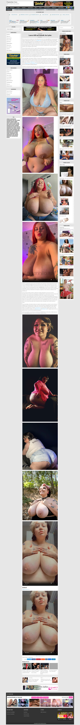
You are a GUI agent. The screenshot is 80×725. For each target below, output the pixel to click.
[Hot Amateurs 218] (64, 222)
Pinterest (38, 659)
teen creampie (9, 136)
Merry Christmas (63, 197)
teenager (16, 134)
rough (17, 133)
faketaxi (14, 126)
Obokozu (8, 84)
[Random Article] (71, 7)
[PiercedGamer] (65, 97)
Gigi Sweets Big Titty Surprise (65, 277)
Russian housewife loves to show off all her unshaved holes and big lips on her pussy (66, 114)
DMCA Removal (43, 712)
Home (7, 7)
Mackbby (8, 34)
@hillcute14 (32, 62)
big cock (12, 121)
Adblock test (24, 589)
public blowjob (17, 130)
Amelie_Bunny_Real (63, 82)
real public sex (12, 133)
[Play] (59, 719)
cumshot (17, 124)
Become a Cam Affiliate (11, 712)
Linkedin (54, 659)
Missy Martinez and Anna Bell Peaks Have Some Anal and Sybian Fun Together (66, 126)
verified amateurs (14, 136)
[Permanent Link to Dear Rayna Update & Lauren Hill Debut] (53, 666)
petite (11, 129)
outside (8, 129)
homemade (18, 126)
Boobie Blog (62, 227)
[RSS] (68, 7)
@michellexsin (38, 307)
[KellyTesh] (68, 73)
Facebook (34, 659)
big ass (18, 120)
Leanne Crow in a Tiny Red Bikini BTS (66, 238)
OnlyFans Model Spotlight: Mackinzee (66, 34)
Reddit (43, 659)
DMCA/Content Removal (40, 656)
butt (18, 123)
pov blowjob (9, 130)
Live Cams (18, 7)
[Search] (69, 7)
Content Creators (47, 7)
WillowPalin (9, 45)
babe (15, 120)
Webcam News (12, 7)
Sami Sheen (9, 41)
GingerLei (8, 36)
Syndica (8, 71)
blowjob (11, 123)
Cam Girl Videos (9, 91)
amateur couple (9, 120)
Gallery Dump (62, 164)
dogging (12, 125)
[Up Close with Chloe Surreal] (66, 236)
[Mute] (70, 719)
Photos (40, 7)
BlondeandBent (9, 43)
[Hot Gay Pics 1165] (64, 214)
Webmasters (54, 7)
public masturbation (10, 132)
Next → (42, 677)
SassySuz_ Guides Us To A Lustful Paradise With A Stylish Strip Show (26, 671)
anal (13, 120)
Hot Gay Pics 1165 (63, 206)
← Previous (30, 677)
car (7, 124)
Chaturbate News (12, 2)
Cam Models (23, 7)
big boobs (8, 121)
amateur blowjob (13, 119)
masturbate (9, 128)
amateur (8, 119)
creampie (13, 124)
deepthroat (8, 125)
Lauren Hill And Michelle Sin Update (40, 35)
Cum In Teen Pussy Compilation (65, 103)
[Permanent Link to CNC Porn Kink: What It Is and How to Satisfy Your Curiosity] (35, 666)
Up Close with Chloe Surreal (65, 228)
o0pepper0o (9, 78)
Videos (36, 7)
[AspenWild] (65, 65)
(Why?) (28, 589)
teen (13, 134)
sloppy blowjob (9, 134)
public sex (15, 132)
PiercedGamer (9, 50)
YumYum (8, 48)
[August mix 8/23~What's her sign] (66, 176)
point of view (15, 129)
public (13, 130)
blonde (8, 123)
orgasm (15, 128)
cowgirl (10, 124)
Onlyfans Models (30, 7)
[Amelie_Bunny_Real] (65, 89)
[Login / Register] (72, 7)
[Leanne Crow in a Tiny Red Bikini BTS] (66, 252)
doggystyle (16, 125)
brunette (14, 123)
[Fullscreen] (71, 719)
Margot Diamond (10, 80)
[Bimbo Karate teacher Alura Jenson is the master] (66, 159)
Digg (50, 659)
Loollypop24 (9, 73)
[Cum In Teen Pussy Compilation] (66, 111)
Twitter (29, 659)
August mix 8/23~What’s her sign (65, 165)
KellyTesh (61, 73)
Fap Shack (8, 94)
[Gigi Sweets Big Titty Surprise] (66, 298)
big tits (15, 121)
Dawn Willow (9, 75)
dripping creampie (9, 126)
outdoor (18, 128)
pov (18, 129)
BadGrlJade (62, 75)
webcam (8, 137)
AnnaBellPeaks (9, 82)
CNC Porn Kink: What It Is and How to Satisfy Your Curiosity (35, 671)
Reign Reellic (9, 39)
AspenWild (62, 57)
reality (8, 133)
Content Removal (61, 7)
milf (12, 128)
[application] (65, 716)
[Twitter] (66, 7)
